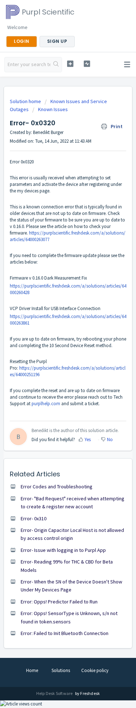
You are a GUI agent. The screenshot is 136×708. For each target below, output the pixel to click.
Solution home (26, 101)
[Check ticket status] (86, 64)
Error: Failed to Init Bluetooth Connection (64, 633)
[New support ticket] (70, 64)
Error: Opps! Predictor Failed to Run (59, 601)
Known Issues (53, 109)
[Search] (56, 64)
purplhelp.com (46, 403)
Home (32, 670)
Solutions (60, 670)
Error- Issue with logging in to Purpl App (63, 550)
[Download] (55, 355)
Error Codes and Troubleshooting (56, 486)
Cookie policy (94, 670)
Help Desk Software (55, 693)
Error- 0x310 (33, 518)
